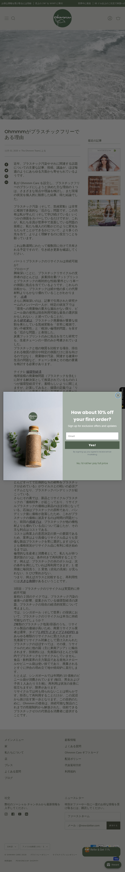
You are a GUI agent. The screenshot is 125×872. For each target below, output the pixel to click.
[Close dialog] (118, 395)
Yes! (92, 445)
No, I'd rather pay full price (92, 463)
